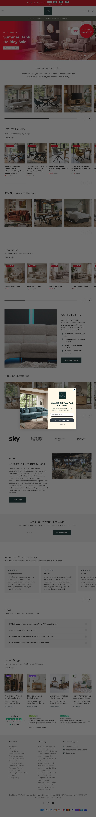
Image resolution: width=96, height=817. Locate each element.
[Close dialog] (74, 390)
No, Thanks (62, 424)
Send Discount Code (62, 420)
